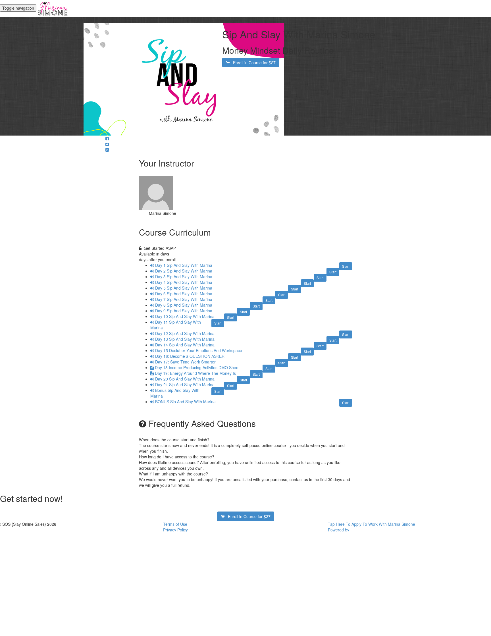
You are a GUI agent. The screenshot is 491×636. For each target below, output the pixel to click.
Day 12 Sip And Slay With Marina (185, 333)
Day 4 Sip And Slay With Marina (183, 282)
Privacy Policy (175, 530)
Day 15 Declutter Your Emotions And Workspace (198, 350)
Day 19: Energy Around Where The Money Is (195, 373)
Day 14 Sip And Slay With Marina (185, 345)
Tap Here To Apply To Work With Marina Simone (371, 524)
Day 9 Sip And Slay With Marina (183, 310)
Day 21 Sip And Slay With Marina (185, 384)
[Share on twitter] (107, 144)
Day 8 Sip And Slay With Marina (183, 305)
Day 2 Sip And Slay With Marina (183, 271)
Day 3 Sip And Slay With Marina (183, 276)
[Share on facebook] (107, 138)
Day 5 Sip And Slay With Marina (183, 288)
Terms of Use (175, 524)
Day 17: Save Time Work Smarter (185, 362)
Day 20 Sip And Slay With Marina (185, 379)
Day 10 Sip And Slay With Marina (185, 316)
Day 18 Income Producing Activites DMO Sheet (197, 367)
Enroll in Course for (253, 62)
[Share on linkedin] (107, 150)
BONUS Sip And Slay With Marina (185, 401)
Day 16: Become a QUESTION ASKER (189, 356)
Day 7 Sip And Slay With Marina (183, 299)
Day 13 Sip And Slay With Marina (185, 339)
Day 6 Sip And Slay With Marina (183, 293)
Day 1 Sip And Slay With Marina (183, 265)
